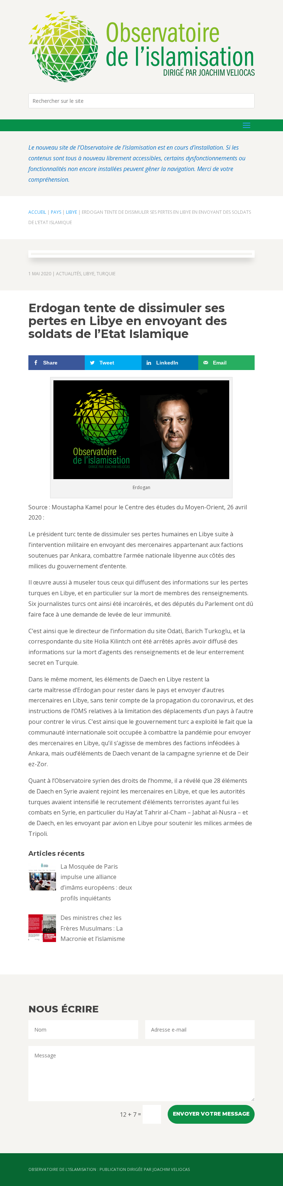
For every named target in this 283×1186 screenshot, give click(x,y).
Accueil (37, 212)
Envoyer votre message (211, 1113)
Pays (56, 212)
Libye (71, 212)
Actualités (68, 274)
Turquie (106, 274)
